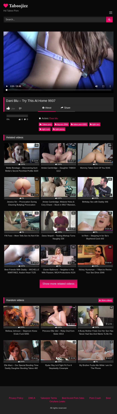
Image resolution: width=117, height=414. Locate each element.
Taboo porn (47, 124)
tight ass (95, 124)
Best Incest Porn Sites (73, 398)
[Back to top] (108, 405)
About (48, 108)
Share (67, 108)
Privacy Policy (16, 398)
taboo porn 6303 (80, 124)
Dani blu (53, 118)
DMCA (31, 398)
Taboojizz (18, 5)
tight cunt (46, 129)
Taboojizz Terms (48, 398)
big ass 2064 (62, 124)
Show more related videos (58, 283)
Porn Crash (95, 398)
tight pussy (59, 129)
